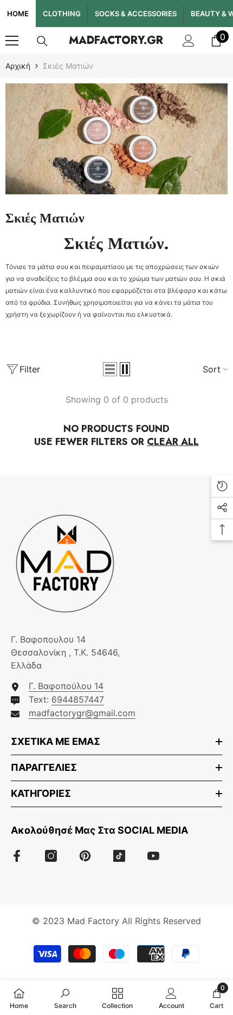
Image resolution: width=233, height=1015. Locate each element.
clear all (173, 441)
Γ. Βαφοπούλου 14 (66, 685)
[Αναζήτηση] (42, 41)
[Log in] (189, 41)
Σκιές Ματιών (68, 65)
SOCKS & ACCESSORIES (136, 13)
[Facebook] (17, 856)
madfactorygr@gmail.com (82, 713)
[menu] (11, 40)
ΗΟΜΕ (18, 13)
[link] (116, 138)
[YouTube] (153, 856)
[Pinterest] (85, 856)
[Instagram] (51, 856)
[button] (110, 369)
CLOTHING (62, 13)
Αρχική (17, 65)
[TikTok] (119, 856)
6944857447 (77, 699)
